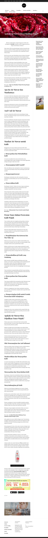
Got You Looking (12, 11)
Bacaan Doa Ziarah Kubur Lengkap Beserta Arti (39, 52)
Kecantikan (19, 10)
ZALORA (12, 44)
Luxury (6, 11)
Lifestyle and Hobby (26, 10)
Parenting (35, 10)
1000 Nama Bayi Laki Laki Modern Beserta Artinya (40, 60)
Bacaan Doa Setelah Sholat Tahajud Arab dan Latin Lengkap (40, 48)
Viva (21, 443)
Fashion (12, 10)
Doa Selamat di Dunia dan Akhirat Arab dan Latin (39, 70)
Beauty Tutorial (7, 31)
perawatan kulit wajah (19, 471)
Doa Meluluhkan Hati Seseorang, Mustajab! (39, 74)
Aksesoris (7, 10)
